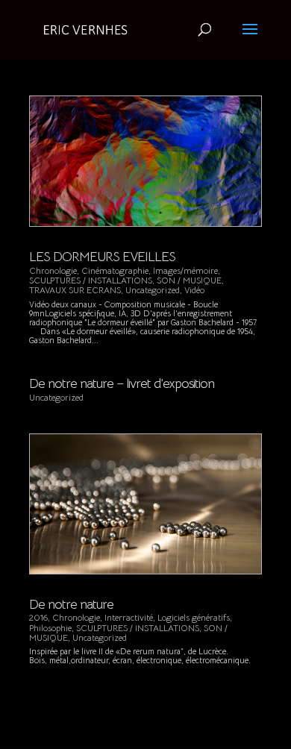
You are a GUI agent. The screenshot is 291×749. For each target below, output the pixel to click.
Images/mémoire (185, 270)
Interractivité (128, 617)
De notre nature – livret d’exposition (121, 383)
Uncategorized (152, 289)
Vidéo (194, 289)
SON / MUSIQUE (189, 280)
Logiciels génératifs (193, 617)
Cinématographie (114, 270)
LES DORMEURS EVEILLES (102, 256)
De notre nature (71, 604)
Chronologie (53, 270)
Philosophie (50, 627)
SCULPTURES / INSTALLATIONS (90, 280)
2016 (38, 617)
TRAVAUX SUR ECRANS (75, 289)
